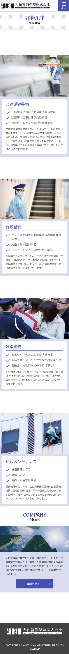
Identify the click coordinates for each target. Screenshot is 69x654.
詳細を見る (33, 584)
